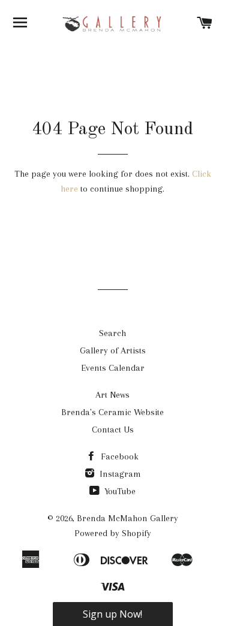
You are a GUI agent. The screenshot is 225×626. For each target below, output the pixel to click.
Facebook (118, 456)
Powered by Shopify (112, 533)
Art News (112, 394)
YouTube (119, 491)
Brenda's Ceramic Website (112, 412)
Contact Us (113, 429)
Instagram (119, 473)
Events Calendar (113, 367)
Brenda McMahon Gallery (127, 518)
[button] (113, 614)
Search (112, 333)
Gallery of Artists (113, 350)
